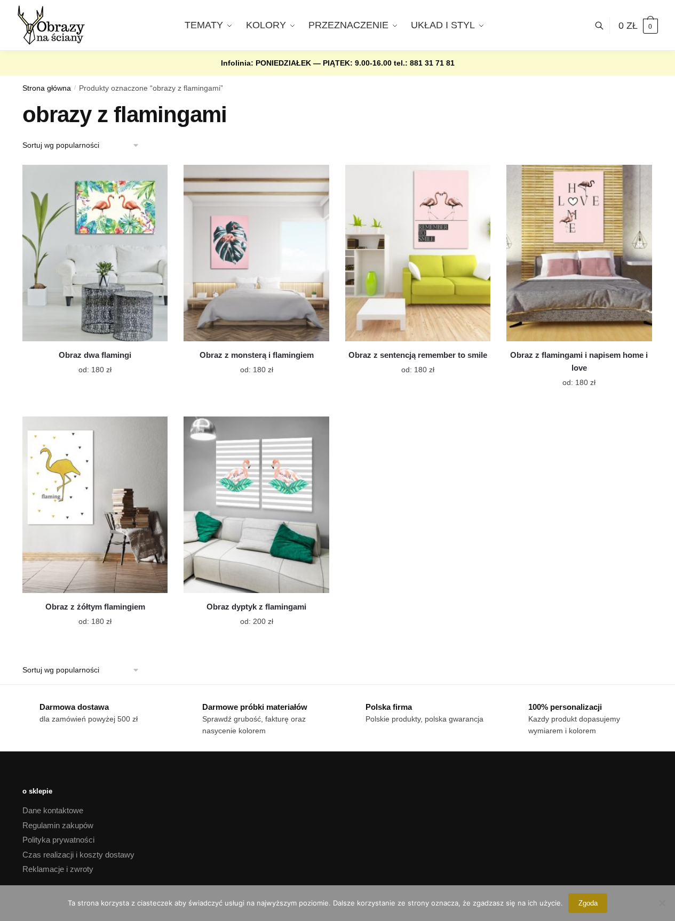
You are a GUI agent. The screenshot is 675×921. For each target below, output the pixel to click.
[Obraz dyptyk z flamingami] (256, 505)
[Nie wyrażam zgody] (661, 903)
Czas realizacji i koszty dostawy (78, 854)
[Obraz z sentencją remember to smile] (417, 253)
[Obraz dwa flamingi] (95, 253)
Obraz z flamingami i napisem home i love (579, 361)
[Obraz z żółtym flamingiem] (95, 505)
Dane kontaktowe (52, 810)
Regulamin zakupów (57, 825)
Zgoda (588, 903)
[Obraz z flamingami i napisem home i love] (579, 253)
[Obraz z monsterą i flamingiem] (256, 253)
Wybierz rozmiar (87, 363)
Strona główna (46, 88)
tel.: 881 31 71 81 (424, 63)
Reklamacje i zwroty (57, 869)
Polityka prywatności (58, 839)
